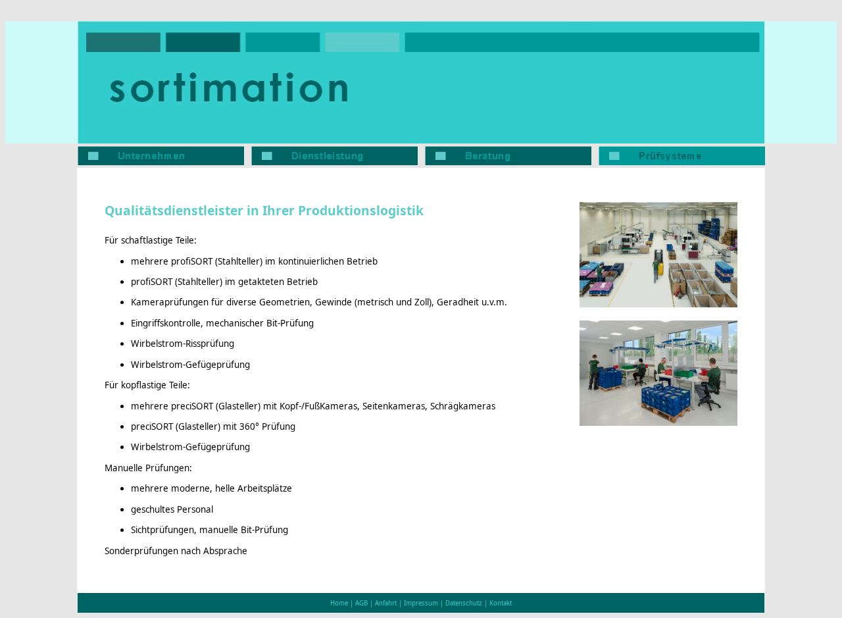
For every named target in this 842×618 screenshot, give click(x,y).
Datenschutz (463, 603)
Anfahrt (386, 603)
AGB (361, 603)
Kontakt (500, 603)
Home (339, 603)
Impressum (421, 603)
